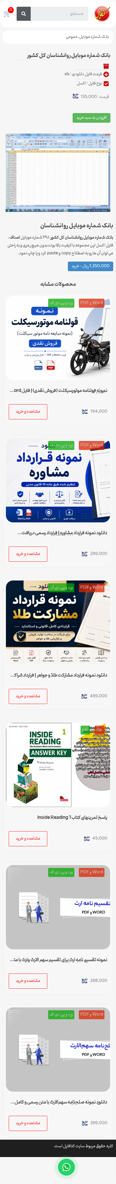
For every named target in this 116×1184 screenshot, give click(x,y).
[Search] (24, 14)
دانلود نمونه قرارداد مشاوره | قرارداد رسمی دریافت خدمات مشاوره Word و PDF (64, 535)
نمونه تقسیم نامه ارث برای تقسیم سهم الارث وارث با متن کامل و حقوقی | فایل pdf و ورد (58, 962)
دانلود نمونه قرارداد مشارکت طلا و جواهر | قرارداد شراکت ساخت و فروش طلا (58, 677)
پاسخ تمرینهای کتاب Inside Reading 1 (72, 817)
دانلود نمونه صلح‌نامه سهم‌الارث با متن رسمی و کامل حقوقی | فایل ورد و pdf (61, 1104)
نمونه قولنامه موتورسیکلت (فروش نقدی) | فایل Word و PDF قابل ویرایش (58, 393)
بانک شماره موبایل (94, 37)
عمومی (71, 37)
